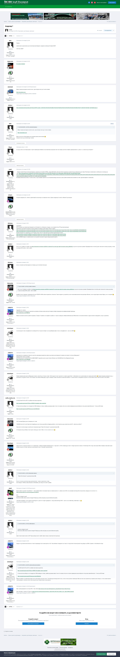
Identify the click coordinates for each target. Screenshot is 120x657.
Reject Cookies (111, 654)
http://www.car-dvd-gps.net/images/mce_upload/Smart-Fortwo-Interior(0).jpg (54, 588)
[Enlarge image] (45, 136)
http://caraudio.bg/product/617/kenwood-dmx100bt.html (28, 408)
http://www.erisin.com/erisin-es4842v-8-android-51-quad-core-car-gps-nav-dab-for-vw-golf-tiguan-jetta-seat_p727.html (41, 234)
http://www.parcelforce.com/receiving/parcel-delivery (27, 492)
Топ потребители (8, 6)
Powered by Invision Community (60, 650)
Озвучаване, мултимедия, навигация (26, 31)
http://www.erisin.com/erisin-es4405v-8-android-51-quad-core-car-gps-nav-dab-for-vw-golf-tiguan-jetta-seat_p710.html (41, 235)
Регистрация (112, 2)
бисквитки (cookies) (64, 654)
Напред (10, 35)
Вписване (87, 623)
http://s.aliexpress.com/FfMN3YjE (23, 312)
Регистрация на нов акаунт (33, 623)
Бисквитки (70, 647)
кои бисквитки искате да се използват (25, 655)
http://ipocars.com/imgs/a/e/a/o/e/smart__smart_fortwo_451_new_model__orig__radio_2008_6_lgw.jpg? (53, 591)
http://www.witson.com (21, 92)
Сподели (100, 30)
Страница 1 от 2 (19, 35)
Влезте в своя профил (101, 2)
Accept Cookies (101, 654)
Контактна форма (63, 647)
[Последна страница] (14, 36)
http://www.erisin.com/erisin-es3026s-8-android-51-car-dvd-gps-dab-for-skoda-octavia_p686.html (52, 246)
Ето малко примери (20, 63)
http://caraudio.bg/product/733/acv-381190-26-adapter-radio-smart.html (31, 403)
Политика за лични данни (52, 647)
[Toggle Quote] (18, 127)
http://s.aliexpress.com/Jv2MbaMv (23, 359)
